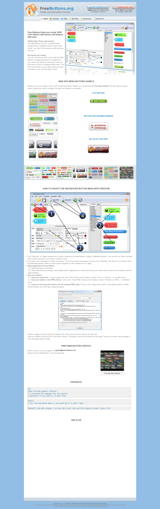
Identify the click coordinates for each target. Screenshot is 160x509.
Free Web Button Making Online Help (82, 505)
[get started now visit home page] (98, 126)
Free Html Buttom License (42, 505)
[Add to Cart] (64, 173)
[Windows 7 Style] (126, 173)
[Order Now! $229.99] (98, 149)
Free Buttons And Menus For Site (61, 505)
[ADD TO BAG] (99, 101)
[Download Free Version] (98, 7)
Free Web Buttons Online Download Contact (66, 506)
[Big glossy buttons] (43, 149)
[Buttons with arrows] (49, 173)
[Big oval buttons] (95, 173)
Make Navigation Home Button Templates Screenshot (109, 505)
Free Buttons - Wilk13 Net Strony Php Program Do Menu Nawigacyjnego (85, 503)
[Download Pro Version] (123, 7)
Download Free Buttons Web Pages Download (93, 506)
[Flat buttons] (43, 103)
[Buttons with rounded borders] (43, 126)
